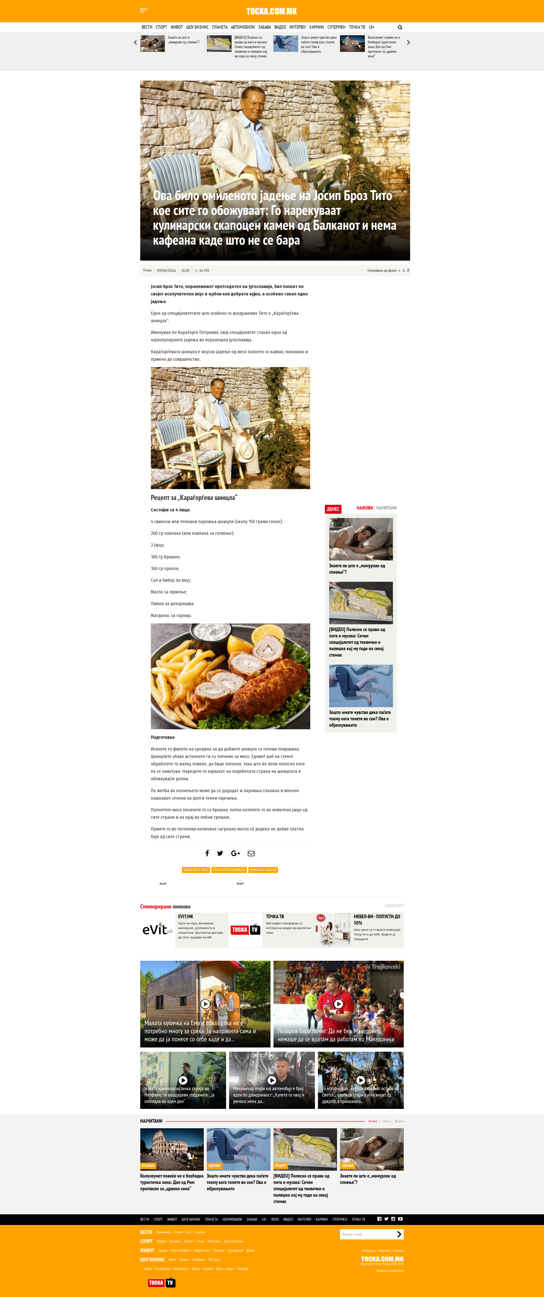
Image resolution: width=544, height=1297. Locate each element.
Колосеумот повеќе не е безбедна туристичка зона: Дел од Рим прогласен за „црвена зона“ (384, 46)
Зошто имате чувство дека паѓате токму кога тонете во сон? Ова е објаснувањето (319, 44)
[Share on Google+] (235, 854)
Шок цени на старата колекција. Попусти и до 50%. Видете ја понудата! (377, 934)
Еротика (208, 1269)
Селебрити (198, 1260)
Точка (147, 270)
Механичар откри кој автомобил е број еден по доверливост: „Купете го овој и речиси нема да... (268, 1095)
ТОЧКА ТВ (275, 917)
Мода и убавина (180, 1250)
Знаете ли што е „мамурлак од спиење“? (183, 39)
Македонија (163, 1232)
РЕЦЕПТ (280, 1166)
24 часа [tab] (372, 1121)
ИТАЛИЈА (148, 1166)
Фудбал (161, 1241)
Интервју (297, 27)
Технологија (162, 1269)
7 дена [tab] (386, 1121)
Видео (280, 27)
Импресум (368, 1251)
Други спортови (233, 1241)
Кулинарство (236, 1250)
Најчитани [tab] (386, 508)
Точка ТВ (357, 27)
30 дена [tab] (399, 1121)
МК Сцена (214, 1260)
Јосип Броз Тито (195, 870)
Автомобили (243, 27)
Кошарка (175, 1241)
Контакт (399, 1251)
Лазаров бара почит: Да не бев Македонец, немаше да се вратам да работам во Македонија (336, 1035)
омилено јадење (263, 870)
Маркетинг (384, 1251)
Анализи (200, 1232)
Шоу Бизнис (152, 1260)
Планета (220, 27)
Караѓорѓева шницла (229, 870)
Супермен (336, 27)
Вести (147, 27)
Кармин (316, 27)
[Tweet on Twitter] (220, 854)
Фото (275, 1219)
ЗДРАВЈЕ (214, 1166)
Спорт (161, 27)
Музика (183, 1260)
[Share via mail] (251, 854)
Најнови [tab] (365, 508)
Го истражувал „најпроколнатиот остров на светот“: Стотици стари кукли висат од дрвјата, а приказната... (360, 1095)
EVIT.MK (185, 917)
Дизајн (250, 1250)
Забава (264, 27)
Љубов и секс (201, 1250)
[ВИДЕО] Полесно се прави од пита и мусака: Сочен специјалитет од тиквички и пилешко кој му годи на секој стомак (251, 46)
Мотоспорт (214, 1241)
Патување (219, 1250)
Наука (148, 1269)
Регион (178, 1232)
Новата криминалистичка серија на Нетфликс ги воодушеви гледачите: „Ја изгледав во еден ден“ (179, 1095)
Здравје (162, 1250)
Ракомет (189, 1241)
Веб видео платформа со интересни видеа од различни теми (288, 928)
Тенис (200, 1241)
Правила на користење (390, 1271)
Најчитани (151, 1121)
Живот (177, 27)
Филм (172, 1260)
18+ (371, 27)
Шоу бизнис (197, 27)
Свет (188, 1232)
